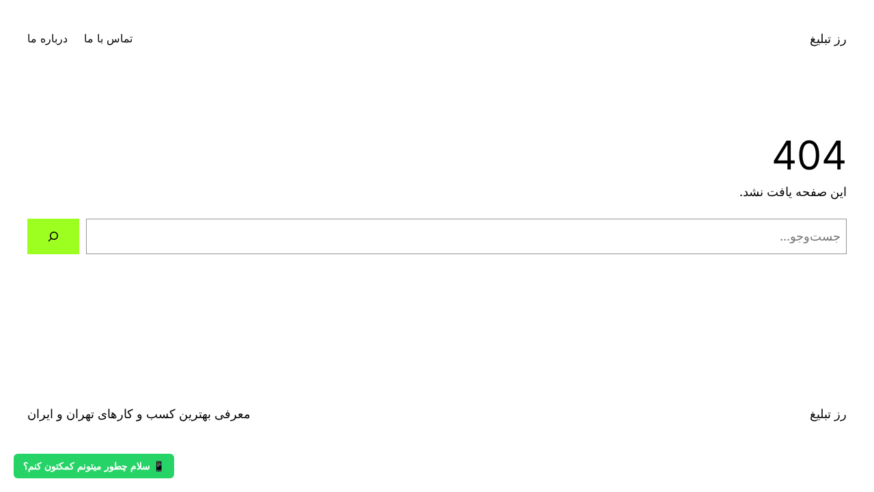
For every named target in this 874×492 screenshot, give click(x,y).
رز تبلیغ (828, 38)
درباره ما (47, 38)
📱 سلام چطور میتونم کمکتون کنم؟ (94, 466)
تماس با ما (108, 38)
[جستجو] (53, 236)
